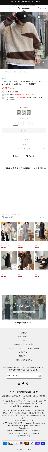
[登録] (39, 375)
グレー (24, 112)
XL (32, 123)
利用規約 (24, 340)
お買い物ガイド (24, 337)
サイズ (24, 119)
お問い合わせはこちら (24, 360)
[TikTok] (27, 383)
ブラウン (19, 112)
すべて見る (42, 217)
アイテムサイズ (24, 144)
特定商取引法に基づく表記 (24, 344)
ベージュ (29, 112)
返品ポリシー (24, 352)
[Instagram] (19, 383)
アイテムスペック (24, 149)
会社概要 (24, 333)
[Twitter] (23, 383)
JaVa (4, 78)
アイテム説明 (24, 139)
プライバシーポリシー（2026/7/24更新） (24, 348)
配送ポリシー (24, 356)
